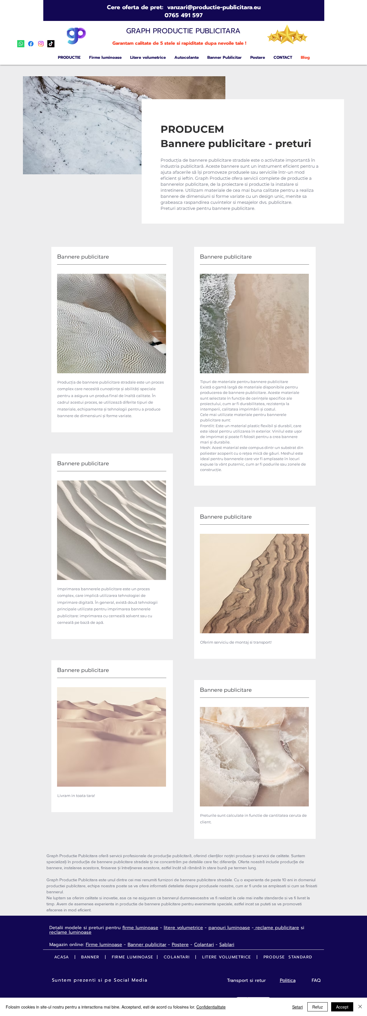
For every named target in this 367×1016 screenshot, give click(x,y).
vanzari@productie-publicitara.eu (214, 7)
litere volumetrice (183, 927)
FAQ (316, 980)
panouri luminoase (229, 927)
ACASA (61, 957)
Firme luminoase (104, 944)
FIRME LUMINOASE (132, 957)
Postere (180, 944)
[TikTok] (50, 43)
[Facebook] (30, 43)
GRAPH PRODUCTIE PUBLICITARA (183, 31)
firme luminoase (140, 927)
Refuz (317, 1007)
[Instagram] (40, 43)
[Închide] (360, 1006)
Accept (342, 1007)
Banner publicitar (147, 944)
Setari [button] (297, 1007)
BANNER (91, 957)
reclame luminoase (70, 932)
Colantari (204, 944)
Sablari (226, 944)
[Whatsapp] (20, 43)
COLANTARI (178, 957)
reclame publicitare (276, 927)
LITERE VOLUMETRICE (226, 957)
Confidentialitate (211, 1007)
